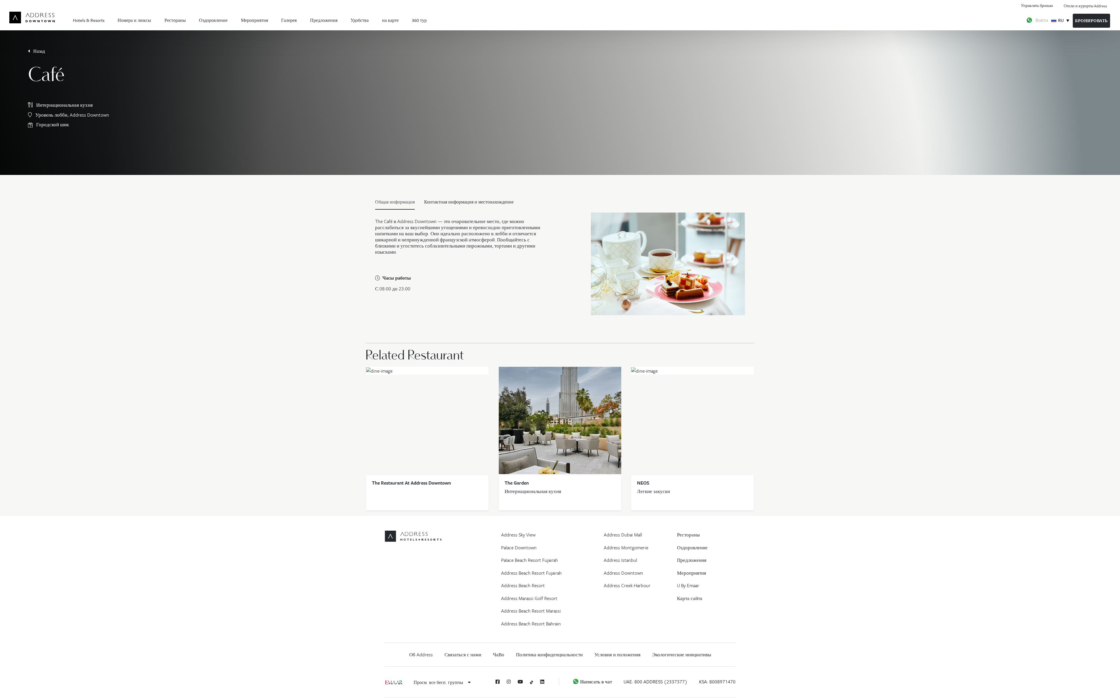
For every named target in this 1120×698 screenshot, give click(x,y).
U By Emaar (688, 585)
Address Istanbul (620, 560)
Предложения (323, 20)
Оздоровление (213, 20)
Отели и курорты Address (1085, 6)
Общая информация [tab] (395, 202)
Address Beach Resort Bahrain (531, 623)
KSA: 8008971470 (717, 681)
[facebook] (498, 681)
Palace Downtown (519, 547)
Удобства (360, 20)
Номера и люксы (134, 20)
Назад (38, 51)
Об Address (421, 654)
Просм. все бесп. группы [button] (439, 682)
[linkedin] (542, 681)
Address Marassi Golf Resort (529, 598)
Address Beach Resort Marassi (531, 610)
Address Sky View (518, 534)
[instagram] (509, 681)
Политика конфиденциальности (549, 654)
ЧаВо (498, 654)
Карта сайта (689, 598)
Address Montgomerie (626, 547)
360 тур (419, 20)
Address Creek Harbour (627, 585)
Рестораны (175, 20)
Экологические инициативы (681, 654)
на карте (390, 20)
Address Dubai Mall (623, 534)
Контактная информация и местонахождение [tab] (469, 202)
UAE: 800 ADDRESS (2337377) (655, 681)
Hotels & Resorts (88, 20)
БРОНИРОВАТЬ (1091, 21)
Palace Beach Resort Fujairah (529, 560)
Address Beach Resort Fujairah (531, 572)
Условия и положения (617, 654)
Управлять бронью (1037, 5)
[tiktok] (531, 682)
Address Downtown (623, 572)
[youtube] (520, 681)
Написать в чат (595, 681)
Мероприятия (254, 20)
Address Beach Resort (523, 585)
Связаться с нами (462, 654)
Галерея (289, 20)
